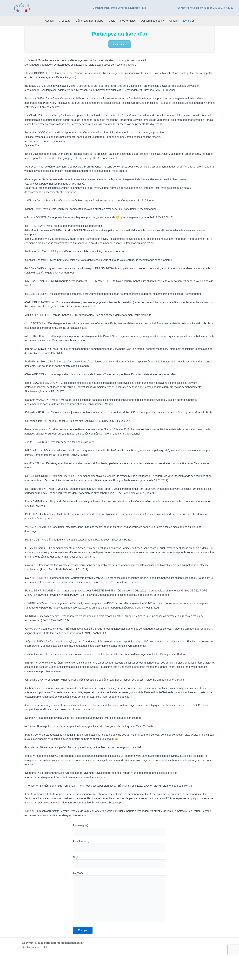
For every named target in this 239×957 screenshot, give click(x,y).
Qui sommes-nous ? (152, 20)
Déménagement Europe (89, 20)
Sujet (76, 857)
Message (78, 873)
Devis (111, 20)
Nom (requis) (80, 825)
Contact (173, 20)
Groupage (64, 20)
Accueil (49, 20)
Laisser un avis (119, 44)
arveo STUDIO (40, 947)
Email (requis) (81, 841)
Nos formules (128, 20)
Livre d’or (188, 20)
